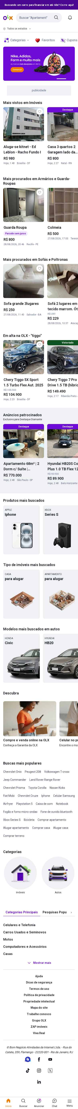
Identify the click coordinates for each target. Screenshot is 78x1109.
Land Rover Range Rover (44, 779)
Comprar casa (41, 827)
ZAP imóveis (39, 1026)
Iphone (45, 795)
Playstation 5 (24, 803)
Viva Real (39, 1033)
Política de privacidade (39, 995)
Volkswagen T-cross (56, 771)
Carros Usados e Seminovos (24, 932)
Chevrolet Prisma (14, 787)
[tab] (21, 912)
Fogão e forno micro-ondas (20, 811)
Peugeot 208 (33, 771)
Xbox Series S (12, 819)
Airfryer (8, 803)
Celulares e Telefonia (19, 925)
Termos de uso (39, 988)
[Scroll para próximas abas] (71, 912)
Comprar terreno (13, 835)
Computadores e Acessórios (25, 947)
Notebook (62, 803)
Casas (8, 954)
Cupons (72, 40)
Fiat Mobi (9, 795)
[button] (39, 17)
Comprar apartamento (52, 819)
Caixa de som (44, 803)
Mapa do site (39, 1007)
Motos (8, 939)
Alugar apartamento (16, 827)
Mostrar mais (42, 962)
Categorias (18, 40)
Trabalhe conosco (39, 1014)
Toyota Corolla (37, 787)
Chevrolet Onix (12, 771)
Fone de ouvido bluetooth (56, 811)
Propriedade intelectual (39, 1001)
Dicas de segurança (39, 982)
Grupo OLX (39, 1020)
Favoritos (48, 40)
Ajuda (39, 976)
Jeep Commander (14, 779)
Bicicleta (29, 819)
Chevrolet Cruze (28, 795)
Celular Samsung (64, 795)
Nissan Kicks (57, 787)
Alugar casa (60, 827)
